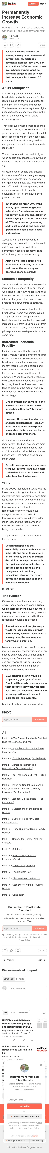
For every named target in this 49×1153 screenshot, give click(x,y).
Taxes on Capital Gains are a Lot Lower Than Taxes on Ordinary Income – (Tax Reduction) (22, 789)
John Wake (13, 36)
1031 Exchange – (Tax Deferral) (29, 758)
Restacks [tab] (20, 979)
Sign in (43, 4)
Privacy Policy (33, 1128)
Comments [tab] (8, 979)
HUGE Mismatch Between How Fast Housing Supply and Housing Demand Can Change (17, 1023)
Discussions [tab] (23, 1012)
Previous (10, 960)
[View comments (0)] (11, 45)
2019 (37, 324)
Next (6, 712)
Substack (11, 1147)
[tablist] (14, 979)
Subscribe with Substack (26, 1116)
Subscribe (33, 4)
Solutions (17, 849)
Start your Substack (17, 1140)
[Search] (44, 1012)
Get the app (37, 1140)
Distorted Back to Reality (26, 878)
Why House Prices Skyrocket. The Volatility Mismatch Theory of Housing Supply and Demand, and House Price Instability (17, 1031)
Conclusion (18, 894)
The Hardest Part (21, 872)
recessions (11, 575)
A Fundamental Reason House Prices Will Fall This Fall (17, 1049)
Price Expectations (10, 1056)
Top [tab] (5, 1012)
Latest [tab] (12, 1012)
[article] (24, 1030)
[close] (41, 1065)
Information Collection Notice (30, 937)
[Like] (5, 45)
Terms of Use (37, 934)
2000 (28, 324)
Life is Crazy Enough (24, 865)
